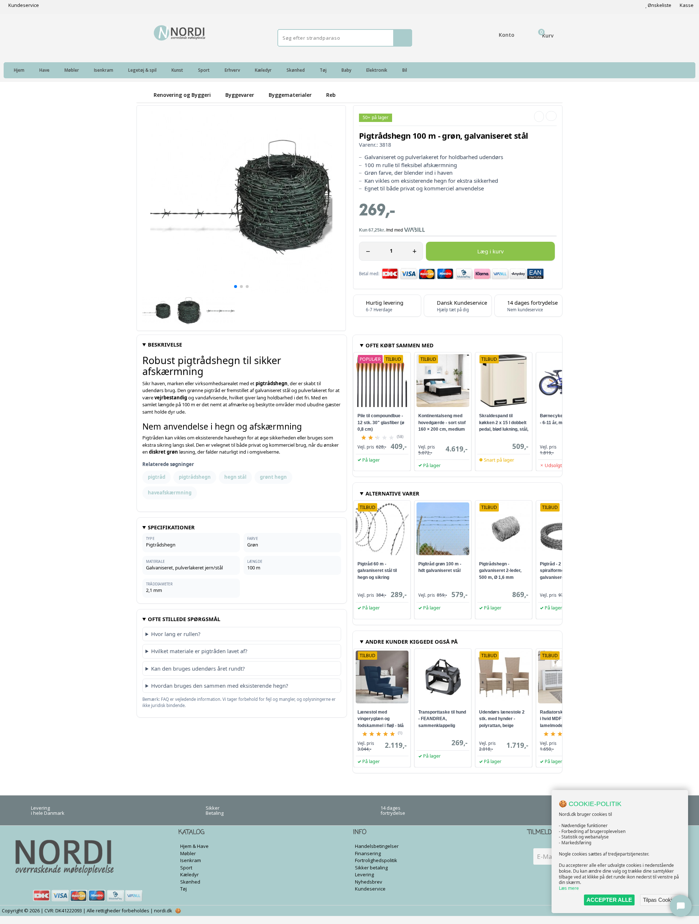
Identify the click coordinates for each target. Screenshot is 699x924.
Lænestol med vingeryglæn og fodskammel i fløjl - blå (381, 719)
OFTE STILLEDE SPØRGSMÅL (184, 619)
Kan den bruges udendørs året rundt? (198, 668)
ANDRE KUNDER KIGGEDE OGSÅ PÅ (412, 641)
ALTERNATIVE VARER (392, 493)
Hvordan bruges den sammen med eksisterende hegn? (219, 685)
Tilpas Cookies (660, 900)
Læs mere (569, 888)
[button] (235, 286)
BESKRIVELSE (165, 344)
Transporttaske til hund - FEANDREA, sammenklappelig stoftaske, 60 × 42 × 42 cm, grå (442, 725)
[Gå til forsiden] (144, 94)
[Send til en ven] (539, 116)
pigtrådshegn (195, 477)
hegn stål (235, 477)
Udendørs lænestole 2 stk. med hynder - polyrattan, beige (502, 719)
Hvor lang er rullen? (175, 633)
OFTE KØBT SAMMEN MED (400, 345)
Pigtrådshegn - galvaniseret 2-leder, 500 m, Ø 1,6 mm (500, 570)
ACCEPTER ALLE (609, 900)
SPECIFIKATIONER (171, 527)
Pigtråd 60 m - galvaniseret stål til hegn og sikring (377, 570)
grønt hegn (273, 477)
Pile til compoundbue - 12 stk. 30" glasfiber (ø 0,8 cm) (381, 422)
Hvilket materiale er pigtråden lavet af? (199, 651)
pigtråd (156, 477)
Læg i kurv (490, 251)
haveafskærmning (169, 492)
